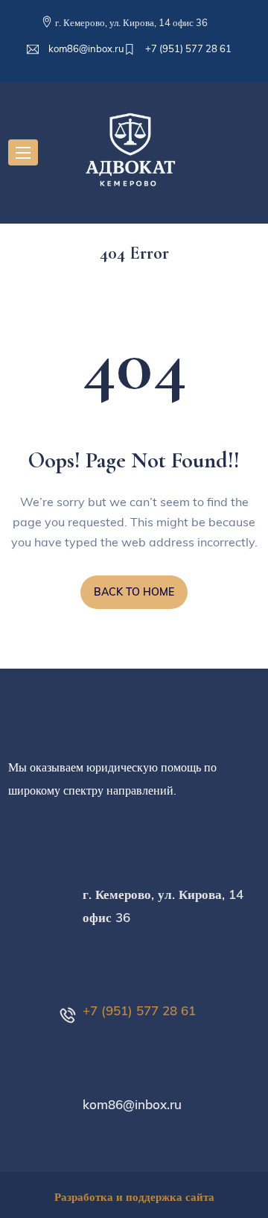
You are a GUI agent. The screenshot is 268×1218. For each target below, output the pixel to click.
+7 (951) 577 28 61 (187, 48)
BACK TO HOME (134, 592)
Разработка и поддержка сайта (134, 1197)
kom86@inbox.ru (85, 48)
